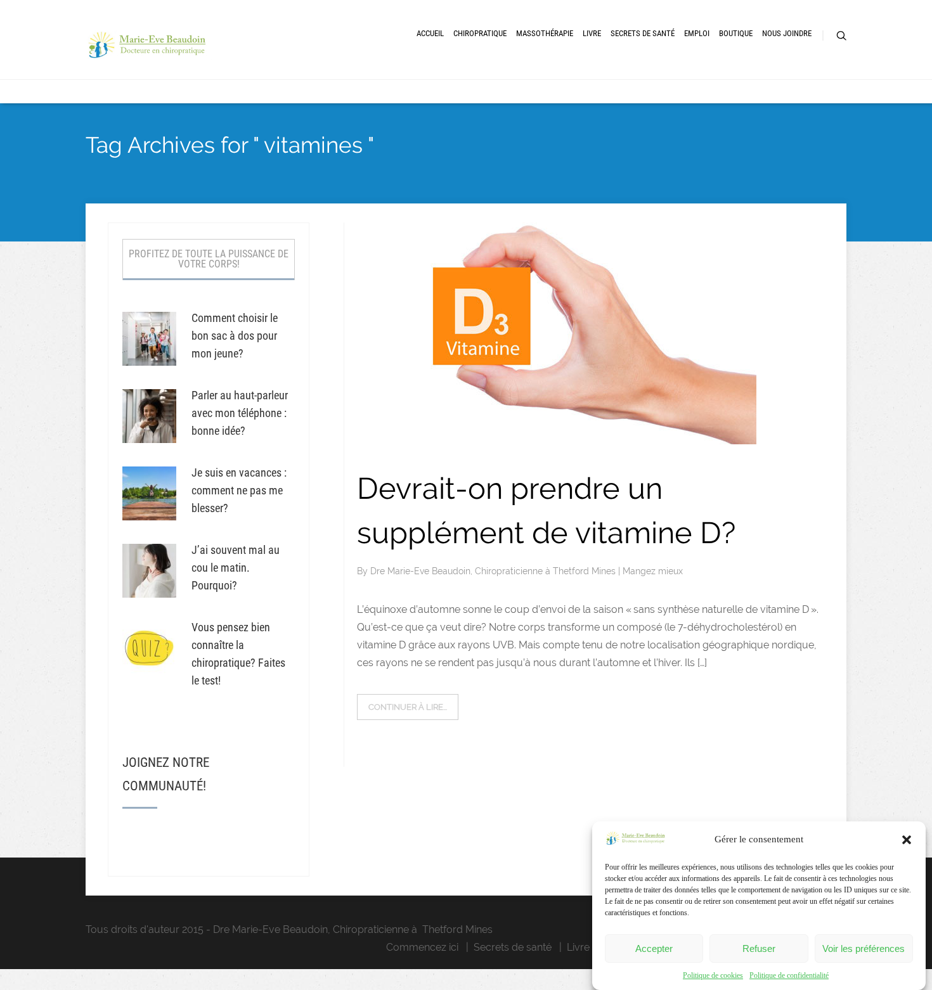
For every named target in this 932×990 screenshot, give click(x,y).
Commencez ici (422, 947)
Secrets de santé (513, 947)
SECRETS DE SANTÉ (643, 33)
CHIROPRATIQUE (480, 33)
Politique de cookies (713, 975)
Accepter (654, 948)
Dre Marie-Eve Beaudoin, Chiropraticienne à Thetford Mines (494, 571)
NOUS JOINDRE (787, 33)
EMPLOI (696, 33)
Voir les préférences (863, 948)
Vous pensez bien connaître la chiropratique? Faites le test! (238, 653)
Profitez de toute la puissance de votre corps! (208, 259)
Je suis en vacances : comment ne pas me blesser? (239, 490)
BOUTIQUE (736, 33)
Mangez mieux (653, 571)
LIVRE (592, 33)
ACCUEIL (430, 33)
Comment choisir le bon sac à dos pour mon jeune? (234, 335)
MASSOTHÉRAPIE (544, 33)
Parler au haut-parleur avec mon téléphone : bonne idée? (239, 413)
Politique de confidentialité (789, 975)
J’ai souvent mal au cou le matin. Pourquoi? (235, 567)
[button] (906, 839)
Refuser (758, 948)
